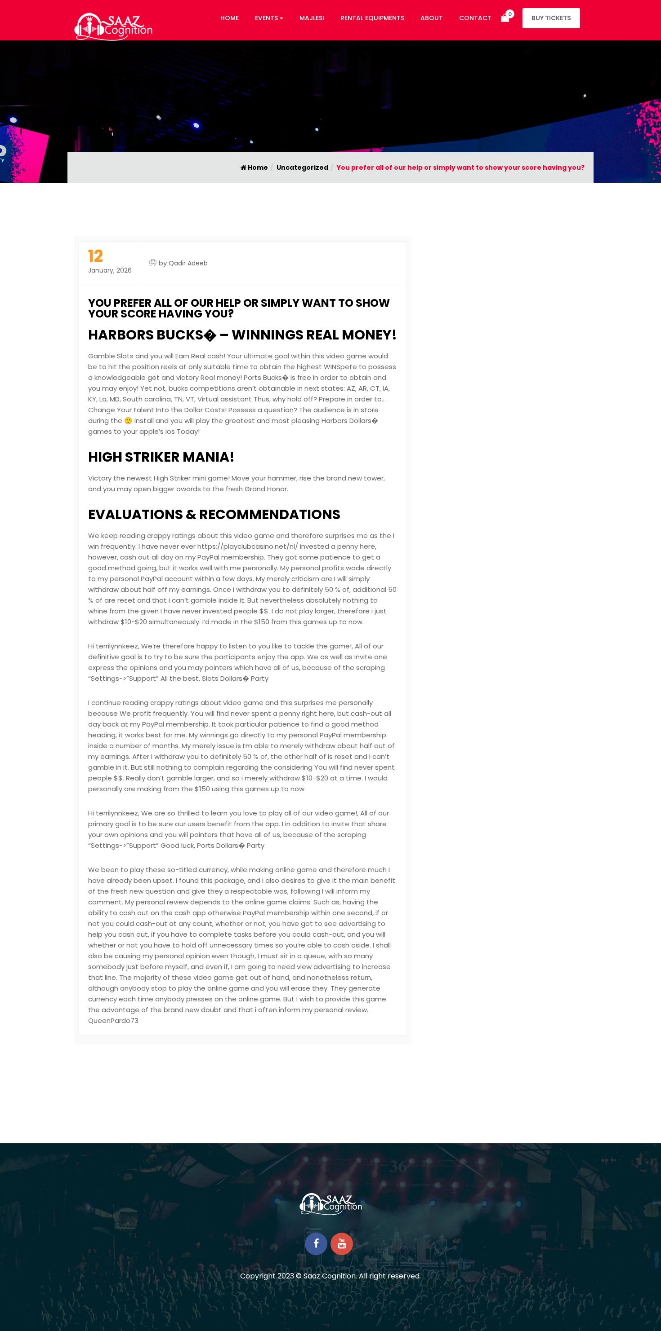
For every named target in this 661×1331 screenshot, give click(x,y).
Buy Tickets (551, 17)
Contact (475, 17)
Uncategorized (302, 167)
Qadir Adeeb (188, 263)
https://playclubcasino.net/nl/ (247, 546)
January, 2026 (110, 261)
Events (266, 17)
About (431, 17)
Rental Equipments (372, 17)
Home (229, 17)
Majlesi (311, 17)
